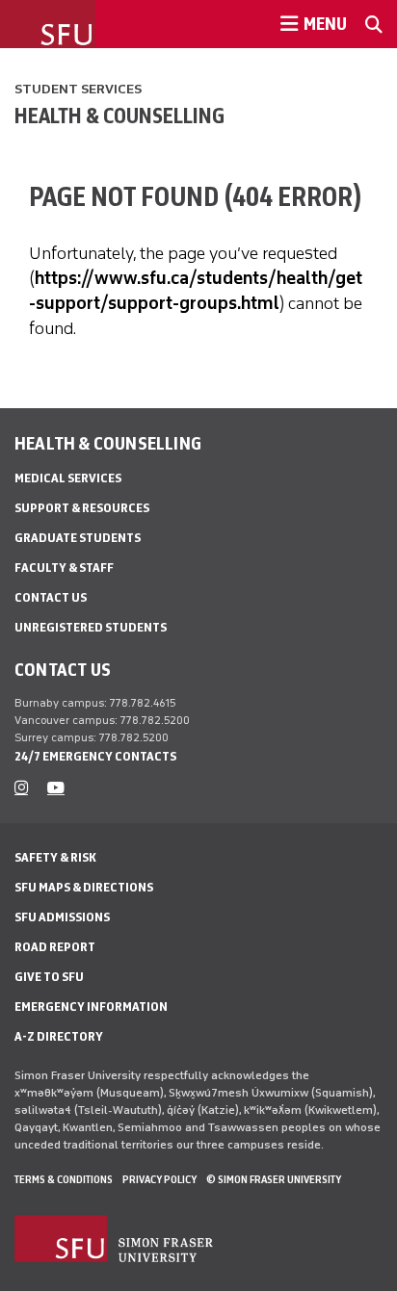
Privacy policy (159, 1179)
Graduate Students (77, 537)
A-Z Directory (58, 1036)
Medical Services (67, 478)
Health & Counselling (119, 115)
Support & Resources (81, 508)
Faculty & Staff (64, 567)
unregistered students (90, 627)
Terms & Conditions (63, 1179)
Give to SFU (49, 976)
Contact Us (50, 597)
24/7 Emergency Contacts (95, 756)
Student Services (78, 89)
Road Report (54, 947)
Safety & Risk (55, 857)
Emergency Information (91, 1006)
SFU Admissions (62, 917)
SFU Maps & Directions (83, 887)
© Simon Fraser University (273, 1179)
